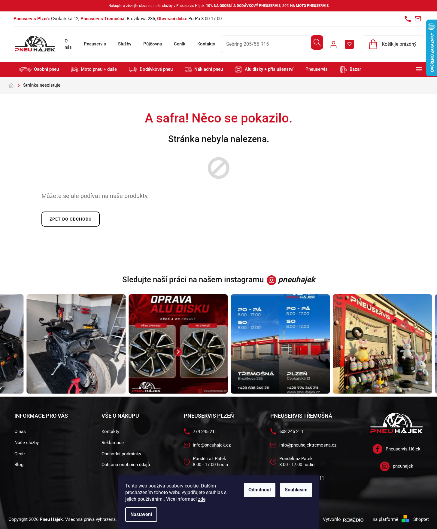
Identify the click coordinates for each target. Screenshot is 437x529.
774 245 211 (205, 431)
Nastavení (141, 514)
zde (201, 499)
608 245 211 (291, 431)
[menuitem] (39, 69)
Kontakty (206, 44)
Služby (124, 44)
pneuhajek (403, 466)
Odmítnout (259, 490)
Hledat (317, 42)
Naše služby (26, 442)
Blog (18, 464)
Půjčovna (152, 44)
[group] (74, 344)
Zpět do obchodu (71, 219)
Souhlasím (296, 490)
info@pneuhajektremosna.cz (307, 445)
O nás (68, 44)
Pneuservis (95, 44)
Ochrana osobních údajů (126, 464)
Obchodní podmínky (121, 453)
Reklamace (113, 442)
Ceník (179, 44)
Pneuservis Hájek (403, 449)
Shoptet (421, 519)
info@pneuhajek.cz (212, 445)
